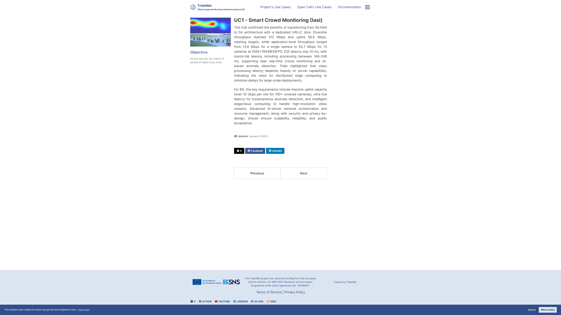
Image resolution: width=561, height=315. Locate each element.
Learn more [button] (84, 309)
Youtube (224, 301)
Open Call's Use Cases (314, 7)
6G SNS (258, 301)
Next (303, 173)
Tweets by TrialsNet (345, 282)
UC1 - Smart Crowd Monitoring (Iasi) (278, 20)
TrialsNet (221, 7)
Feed (273, 301)
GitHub (207, 301)
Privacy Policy (294, 292)
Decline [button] (532, 310)
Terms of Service (269, 292)
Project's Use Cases (275, 7)
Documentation (349, 7)
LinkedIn (242, 301)
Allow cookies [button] (548, 310)
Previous (257, 173)
